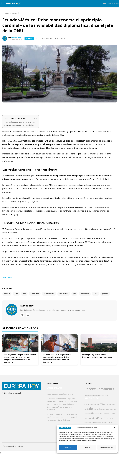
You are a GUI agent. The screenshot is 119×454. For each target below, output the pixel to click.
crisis (86, 409)
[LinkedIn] (28, 315)
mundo (105, 422)
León (101, 418)
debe (16, 294)
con (102, 403)
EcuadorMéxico (49, 294)
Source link (7, 277)
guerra (99, 413)
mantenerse (85, 294)
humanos (106, 413)
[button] (114, 428)
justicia (91, 418)
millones (93, 423)
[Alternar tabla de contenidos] (33, 119)
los (105, 417)
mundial (98, 423)
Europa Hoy (16, 37)
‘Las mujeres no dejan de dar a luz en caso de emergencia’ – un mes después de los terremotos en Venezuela (20, 358)
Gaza (93, 413)
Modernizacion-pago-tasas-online (60, 394)
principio (105, 294)
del (91, 408)
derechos (98, 409)
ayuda (92, 404)
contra (112, 404)
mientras (87, 423)
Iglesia (113, 413)
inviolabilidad (63, 294)
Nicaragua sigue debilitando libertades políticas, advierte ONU (97, 355)
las (97, 418)
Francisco (87, 413)
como (97, 404)
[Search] (2, 3)
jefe (74, 294)
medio (111, 418)
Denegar (87, 447)
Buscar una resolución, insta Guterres (20, 125)
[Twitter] (22, 315)
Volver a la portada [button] (11, 13)
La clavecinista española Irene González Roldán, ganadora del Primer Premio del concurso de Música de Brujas (62, 417)
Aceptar (68, 447)
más (111, 422)
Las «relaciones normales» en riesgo (20, 122)
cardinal (7, 294)
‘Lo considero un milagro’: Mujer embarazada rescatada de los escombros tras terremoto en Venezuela (57, 358)
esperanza (109, 409)
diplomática (35, 294)
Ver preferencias (106, 447)
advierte (86, 404)
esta (114, 409)
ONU (95, 294)
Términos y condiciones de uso (12, 446)
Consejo (107, 404)
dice (24, 294)
